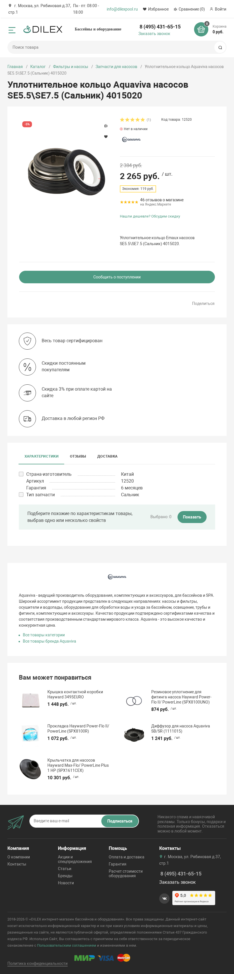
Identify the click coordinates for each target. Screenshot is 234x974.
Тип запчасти (40, 494)
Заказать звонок (154, 33)
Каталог (38, 66)
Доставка (107, 456)
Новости (66, 883)
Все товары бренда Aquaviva (49, 641)
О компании (18, 857)
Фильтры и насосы (70, 66)
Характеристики (41, 456)
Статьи (64, 868)
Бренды (65, 875)
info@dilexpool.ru (122, 9)
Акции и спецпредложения (75, 859)
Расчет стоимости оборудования (126, 873)
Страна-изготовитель (49, 474)
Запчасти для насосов (116, 66)
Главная (15, 66)
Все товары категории (44, 635)
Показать (192, 517)
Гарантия (117, 864)
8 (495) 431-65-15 (160, 27)
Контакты (16, 864)
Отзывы (78, 456)
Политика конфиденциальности (37, 963)
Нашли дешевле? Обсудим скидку (150, 216)
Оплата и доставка (126, 857)
